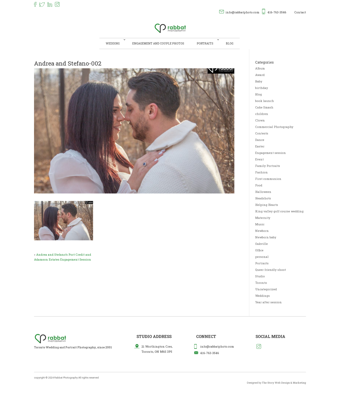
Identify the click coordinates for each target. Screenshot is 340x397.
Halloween (263, 192)
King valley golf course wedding (279, 211)
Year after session (268, 302)
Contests (261, 133)
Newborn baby (265, 237)
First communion (268, 179)
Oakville (261, 244)
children (261, 114)
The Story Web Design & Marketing (284, 382)
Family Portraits (267, 166)
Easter (259, 146)
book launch (264, 101)
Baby (258, 81)
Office (259, 250)
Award (260, 75)
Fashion (261, 172)
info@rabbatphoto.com (242, 12)
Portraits (205, 43)
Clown (260, 120)
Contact (300, 12)
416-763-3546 (276, 12)
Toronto (261, 283)
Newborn (262, 231)
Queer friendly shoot (270, 270)
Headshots (263, 198)
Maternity (262, 218)
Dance (259, 140)
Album (260, 68)
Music (259, 224)
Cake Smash (264, 107)
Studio (260, 276)
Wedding (113, 43)
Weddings (262, 296)
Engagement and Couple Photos (158, 43)
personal (262, 257)
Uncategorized (266, 289)
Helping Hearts (266, 205)
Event (259, 159)
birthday (261, 88)
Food (258, 185)
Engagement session (270, 153)
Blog (229, 43)
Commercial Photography (274, 127)
